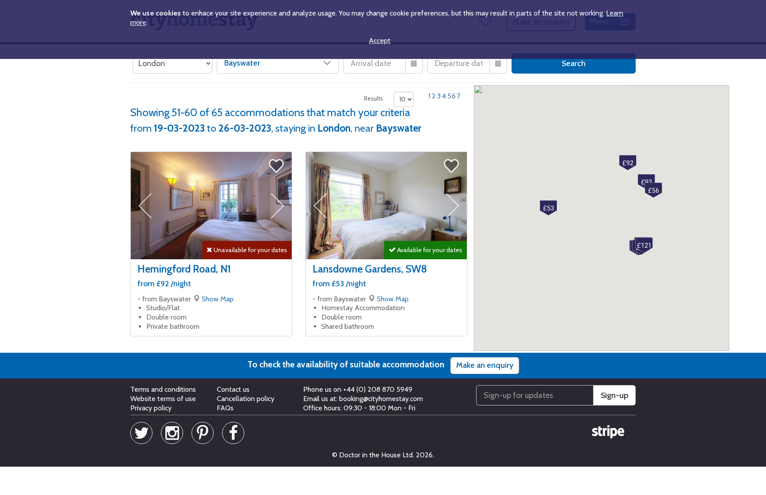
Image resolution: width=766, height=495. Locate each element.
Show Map (218, 299)
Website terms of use (163, 398)
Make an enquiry (484, 365)
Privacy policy (151, 408)
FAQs (225, 408)
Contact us (233, 389)
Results (373, 98)
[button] (548, 208)
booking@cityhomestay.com (381, 398)
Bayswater (242, 63)
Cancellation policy (245, 398)
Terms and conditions (163, 389)
